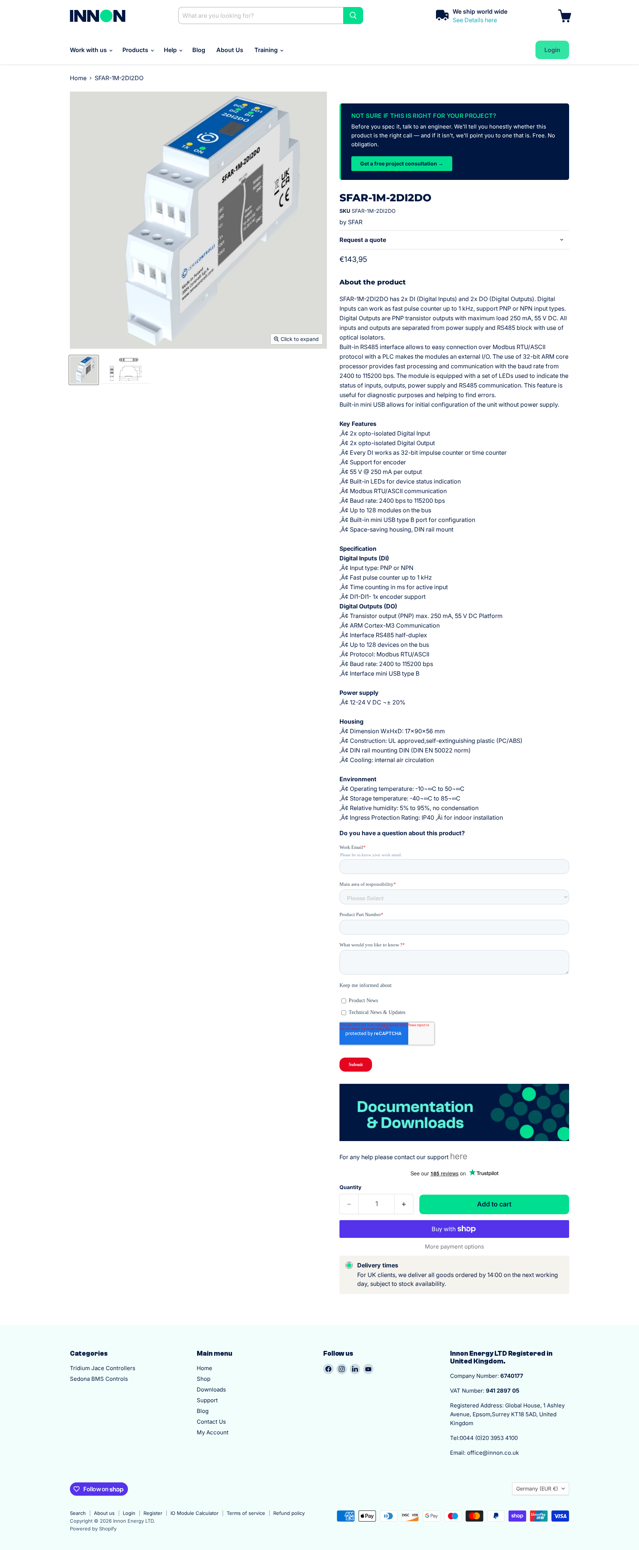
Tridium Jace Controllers (102, 1368)
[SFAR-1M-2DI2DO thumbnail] (83, 370)
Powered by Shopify (93, 1529)
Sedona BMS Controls (99, 1378)
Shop (203, 1378)
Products (136, 50)
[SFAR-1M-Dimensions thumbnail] (126, 370)
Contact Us (211, 1421)
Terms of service (246, 1513)
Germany (537, 1488)
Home (78, 78)
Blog (198, 50)
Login (129, 1513)
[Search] (353, 15)
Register (152, 1513)
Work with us (89, 50)
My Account (213, 1432)
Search (78, 1513)
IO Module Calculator (194, 1513)
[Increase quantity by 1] (404, 1204)
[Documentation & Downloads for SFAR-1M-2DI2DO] (454, 1144)
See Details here (475, 20)
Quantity (350, 1187)
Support (207, 1400)
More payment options (454, 1246)
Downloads (211, 1389)
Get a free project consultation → (401, 163)
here (458, 1156)
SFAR (355, 222)
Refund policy (289, 1513)
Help (171, 50)
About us (104, 1513)
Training (266, 50)
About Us (229, 50)
